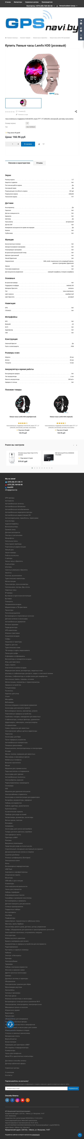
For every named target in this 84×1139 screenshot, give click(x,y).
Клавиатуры (9, 883)
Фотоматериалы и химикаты (15, 901)
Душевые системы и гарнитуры (16, 978)
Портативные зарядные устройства (18, 714)
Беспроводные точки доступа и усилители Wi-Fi (22, 1001)
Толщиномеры (10, 688)
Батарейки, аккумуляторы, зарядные (18, 800)
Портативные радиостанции (15, 547)
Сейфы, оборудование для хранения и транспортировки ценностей (29, 930)
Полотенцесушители (12, 613)
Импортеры (18, 2)
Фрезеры (8, 958)
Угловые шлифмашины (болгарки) (17, 858)
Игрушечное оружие (12, 1010)
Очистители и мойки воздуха (15, 668)
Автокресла (9, 501)
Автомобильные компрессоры (16, 742)
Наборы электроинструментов (16, 967)
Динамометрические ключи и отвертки (19, 852)
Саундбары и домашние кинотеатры (18, 898)
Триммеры (9, 964)
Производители (47, 2)
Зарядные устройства (13, 685)
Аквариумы (9, 826)
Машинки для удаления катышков (17, 791)
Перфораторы (10, 918)
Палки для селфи (11, 653)
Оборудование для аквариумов (16, 1019)
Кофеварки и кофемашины (15, 656)
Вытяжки (8, 599)
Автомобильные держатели (15, 622)
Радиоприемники (11, 947)
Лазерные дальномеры (13, 745)
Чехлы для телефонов (13, 1053)
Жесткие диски (10, 996)
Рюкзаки (8, 840)
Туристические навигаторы (15, 578)
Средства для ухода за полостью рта (18, 846)
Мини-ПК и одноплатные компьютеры (19, 1056)
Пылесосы (9, 691)
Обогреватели (10, 981)
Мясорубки (9, 699)
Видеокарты (9, 1013)
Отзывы (8, 2)
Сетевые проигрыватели (14, 907)
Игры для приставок (12, 662)
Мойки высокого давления (15, 938)
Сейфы (7, 639)
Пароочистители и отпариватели (17, 771)
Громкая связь (10, 529)
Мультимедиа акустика (13, 987)
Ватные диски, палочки (13, 820)
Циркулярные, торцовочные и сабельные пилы (22, 921)
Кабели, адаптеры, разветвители (17, 806)
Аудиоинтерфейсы (12, 524)
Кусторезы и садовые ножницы (17, 950)
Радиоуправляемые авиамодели (17, 783)
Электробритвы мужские (14, 780)
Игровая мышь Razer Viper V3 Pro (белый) (28, 454)
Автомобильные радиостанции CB (17, 515)
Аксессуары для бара (13, 737)
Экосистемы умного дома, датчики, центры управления (25, 927)
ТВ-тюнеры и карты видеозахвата (17, 650)
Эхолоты (8, 573)
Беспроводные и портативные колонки (19, 616)
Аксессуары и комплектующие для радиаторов (22, 797)
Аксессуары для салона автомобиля (18, 829)
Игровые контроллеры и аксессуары (18, 999)
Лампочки (9, 734)
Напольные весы (11, 541)
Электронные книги (12, 860)
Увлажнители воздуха (13, 604)
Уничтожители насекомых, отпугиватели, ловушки (23, 932)
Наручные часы (10, 590)
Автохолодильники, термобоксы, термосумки (21, 518)
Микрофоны (9, 538)
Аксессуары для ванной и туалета (17, 708)
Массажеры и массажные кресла (17, 757)
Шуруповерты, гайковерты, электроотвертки (21, 722)
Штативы (8, 567)
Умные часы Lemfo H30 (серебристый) (23, 417)
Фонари (8, 751)
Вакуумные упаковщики (14, 843)
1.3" (27, 123)
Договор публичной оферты (15, 1063)
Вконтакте (7, 1100)
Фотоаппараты (10, 912)
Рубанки (8, 953)
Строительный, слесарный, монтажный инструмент (24, 849)
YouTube (22, 1100)
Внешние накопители (13, 763)
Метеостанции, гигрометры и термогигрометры (22, 682)
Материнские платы (12, 1036)
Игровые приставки (12, 633)
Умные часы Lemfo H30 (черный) (61, 417)
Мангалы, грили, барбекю (14, 924)
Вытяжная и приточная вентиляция (18, 596)
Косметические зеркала (14, 812)
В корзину (28, 144)
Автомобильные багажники (15, 506)
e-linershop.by (36, 1135)
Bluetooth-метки (11, 1039)
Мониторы (9, 878)
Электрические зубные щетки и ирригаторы (21, 731)
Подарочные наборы (12, 909)
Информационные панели (14, 895)
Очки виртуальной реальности (16, 886)
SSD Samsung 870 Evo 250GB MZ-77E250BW (64, 454)
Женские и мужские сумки (15, 970)
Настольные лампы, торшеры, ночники (19, 679)
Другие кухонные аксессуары (16, 973)
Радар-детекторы (11, 627)
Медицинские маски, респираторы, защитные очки (24, 671)
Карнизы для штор (12, 694)
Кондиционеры (10, 725)
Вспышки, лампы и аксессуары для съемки (21, 1027)
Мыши (7, 765)
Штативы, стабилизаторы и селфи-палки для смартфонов (26, 676)
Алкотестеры (10, 521)
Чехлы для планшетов (13, 889)
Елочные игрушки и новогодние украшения (21, 705)
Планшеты (9, 601)
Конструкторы (10, 935)
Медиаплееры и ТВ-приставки (16, 607)
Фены (7, 863)
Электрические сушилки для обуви (18, 984)
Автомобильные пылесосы (15, 777)
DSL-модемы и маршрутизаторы (17, 1048)
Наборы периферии (12, 892)
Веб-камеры (9, 702)
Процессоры (9, 1016)
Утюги (7, 696)
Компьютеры (10, 564)
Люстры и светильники (13, 535)
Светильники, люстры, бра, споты (17, 587)
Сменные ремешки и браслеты (16, 570)
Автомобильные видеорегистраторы (18, 512)
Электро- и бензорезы (13, 955)
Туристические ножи (12, 647)
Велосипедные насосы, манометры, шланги (21, 711)
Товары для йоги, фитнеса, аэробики (18, 832)
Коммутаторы (10, 1050)
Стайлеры (8, 558)
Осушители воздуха (12, 636)
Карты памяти (10, 665)
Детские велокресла (12, 532)
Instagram (17, 1100)
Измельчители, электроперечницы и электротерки (23, 748)
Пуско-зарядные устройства (15, 740)
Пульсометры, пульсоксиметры (16, 584)
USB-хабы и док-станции (14, 881)
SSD (6, 789)
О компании (9, 1072)
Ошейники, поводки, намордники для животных (22, 717)
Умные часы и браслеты (14, 561)
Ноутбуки (8, 915)
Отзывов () (21, 111)
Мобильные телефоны (13, 760)
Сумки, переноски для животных (17, 728)
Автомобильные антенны (14, 504)
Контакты (8, 1075)
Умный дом (9, 550)
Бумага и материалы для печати (16, 941)
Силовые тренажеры (12, 993)
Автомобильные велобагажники (17, 509)
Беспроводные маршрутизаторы (17, 866)
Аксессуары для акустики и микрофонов (20, 1025)
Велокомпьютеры (11, 527)
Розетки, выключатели (13, 576)
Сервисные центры (32, 2)
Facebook (12, 1100)
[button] (32, 468)
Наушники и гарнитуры (13, 642)
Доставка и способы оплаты (15, 1061)
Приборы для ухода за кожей (15, 814)
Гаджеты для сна (11, 645)
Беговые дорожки (11, 624)
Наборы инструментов (13, 803)
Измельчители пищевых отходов (17, 1030)
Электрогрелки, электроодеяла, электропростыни (23, 1004)
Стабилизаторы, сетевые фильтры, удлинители (22, 719)
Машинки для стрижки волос (16, 768)
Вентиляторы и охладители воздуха (18, 659)
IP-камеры (8, 593)
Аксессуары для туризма (14, 774)
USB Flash (8, 869)
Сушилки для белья (12, 855)
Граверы (8, 976)
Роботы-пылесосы (12, 555)
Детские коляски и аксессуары (16, 619)
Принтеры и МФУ (11, 837)
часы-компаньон (30, 127)
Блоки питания (10, 1042)
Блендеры (8, 823)
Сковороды (9, 786)
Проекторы (9, 610)
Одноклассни (28, 1100)
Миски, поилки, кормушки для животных (20, 754)
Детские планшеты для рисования (17, 904)
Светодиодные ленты (13, 835)
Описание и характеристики (19, 163)
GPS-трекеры (9, 498)
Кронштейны (10, 990)
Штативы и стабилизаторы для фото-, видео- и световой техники (29, 673)
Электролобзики (11, 961)
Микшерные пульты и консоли (16, 1007)
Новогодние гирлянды (13, 544)
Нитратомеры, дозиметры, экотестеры (19, 817)
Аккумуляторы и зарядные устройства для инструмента (25, 944)
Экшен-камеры (10, 553)
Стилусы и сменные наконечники (17, 1033)
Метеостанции (10, 581)
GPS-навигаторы (11, 630)
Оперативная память (12, 875)
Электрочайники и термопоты (16, 794)
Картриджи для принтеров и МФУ (17, 1045)
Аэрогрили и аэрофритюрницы (16, 872)
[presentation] (73, 445)
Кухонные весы (11, 809)
